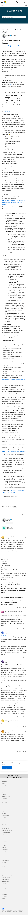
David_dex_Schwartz (9, 611)
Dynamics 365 (4, 851)
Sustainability (4, 905)
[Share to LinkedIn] (7, 777)
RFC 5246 (7, 112)
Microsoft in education (5, 826)
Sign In (24, 2)
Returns (3, 811)
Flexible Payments (5, 819)
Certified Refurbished (5, 815)
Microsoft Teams (4, 858)
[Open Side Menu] (1, 2)
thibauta (6, 730)
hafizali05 (7, 720)
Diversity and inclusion (5, 900)
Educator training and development (7, 836)
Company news (4, 894)
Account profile (4, 804)
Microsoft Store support (5, 809)
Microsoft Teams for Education (7, 830)
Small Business (4, 862)
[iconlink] (4, 528)
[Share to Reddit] (14, 777)
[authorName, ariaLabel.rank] (4, 36)
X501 (20, 345)
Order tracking (4, 813)
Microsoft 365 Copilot (5, 860)
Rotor (6, 536)
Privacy (15, 910)
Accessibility (4, 902)
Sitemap (3, 910)
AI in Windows (4, 794)
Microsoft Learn (4, 872)
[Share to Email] (20, 777)
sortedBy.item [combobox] (22, 533)
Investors (3, 898)
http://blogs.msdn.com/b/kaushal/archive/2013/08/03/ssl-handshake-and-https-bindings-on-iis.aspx (13, 202)
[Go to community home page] (5, 2)
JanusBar (7, 632)
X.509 (11, 84)
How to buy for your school (6, 834)
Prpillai (8, 35)
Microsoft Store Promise (6, 817)
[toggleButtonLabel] (26, 6)
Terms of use (4, 911)
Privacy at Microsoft (5, 896)
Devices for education (5, 828)
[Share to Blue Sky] (16, 777)
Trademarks (9, 911)
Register (20, 2)
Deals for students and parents (7, 839)
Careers (3, 889)
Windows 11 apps (4, 798)
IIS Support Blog (5, 5)
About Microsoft (4, 892)
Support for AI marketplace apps (7, 875)
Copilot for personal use (6, 792)
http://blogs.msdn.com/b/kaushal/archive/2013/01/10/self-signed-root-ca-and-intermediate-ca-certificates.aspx (13, 381)
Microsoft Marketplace (5, 879)
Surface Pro (3, 783)
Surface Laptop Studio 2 (5, 787)
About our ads (4, 912)
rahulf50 (4, 636)
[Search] (17, 2)
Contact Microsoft (9, 910)
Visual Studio (4, 883)
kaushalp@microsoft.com (13, 46)
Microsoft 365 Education (6, 832)
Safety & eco (15, 911)
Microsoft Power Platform (6, 855)
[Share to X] (12, 777)
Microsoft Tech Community (6, 877)
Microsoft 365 (4, 853)
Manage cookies (20, 910)
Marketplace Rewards (5, 881)
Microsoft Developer (5, 870)
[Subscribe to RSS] (18, 777)
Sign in (7, 767)
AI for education (4, 841)
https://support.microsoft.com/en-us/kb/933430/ (13, 451)
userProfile (9, 523)
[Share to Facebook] (9, 777)
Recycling (20, 911)
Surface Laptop (4, 785)
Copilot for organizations (6, 789)
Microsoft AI (4, 847)
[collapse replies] (14, 535)
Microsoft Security (5, 849)
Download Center (4, 806)
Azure (3, 868)
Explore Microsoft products (6, 796)
